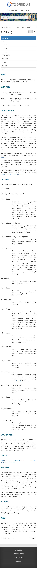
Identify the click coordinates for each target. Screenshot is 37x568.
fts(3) (18, 381)
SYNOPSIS (5, 45)
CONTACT (18, 561)
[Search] (30, 17)
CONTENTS (13, 10)
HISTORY (4, 62)
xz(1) (33, 460)
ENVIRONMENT (6, 55)
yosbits (19, 550)
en (23, 27)
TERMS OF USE (18, 557)
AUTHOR (25, 10)
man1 (29, 27)
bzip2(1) (18, 174)
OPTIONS (4, 52)
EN (30, 31)
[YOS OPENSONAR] (18, 4)
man (17, 27)
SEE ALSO (5, 59)
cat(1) (3, 157)
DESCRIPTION (6, 48)
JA (34, 31)
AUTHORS (4, 66)
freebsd (9, 27)
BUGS (3, 69)
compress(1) (6, 174)
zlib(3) (12, 462)
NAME (3, 41)
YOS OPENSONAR (18, 554)
